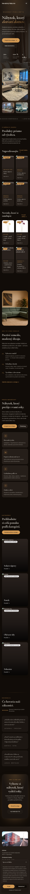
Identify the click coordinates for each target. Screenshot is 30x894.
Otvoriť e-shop (15, 806)
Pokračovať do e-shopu (11, 532)
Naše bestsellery (9, 46)
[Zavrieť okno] (26, 862)
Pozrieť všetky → (24, 151)
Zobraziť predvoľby (15, 890)
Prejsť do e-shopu (10, 40)
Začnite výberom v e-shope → (10, 382)
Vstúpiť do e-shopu (9, 426)
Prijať (8, 886)
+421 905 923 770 (15, 811)
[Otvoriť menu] (26, 3)
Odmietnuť (21, 886)
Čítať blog (23, 426)
